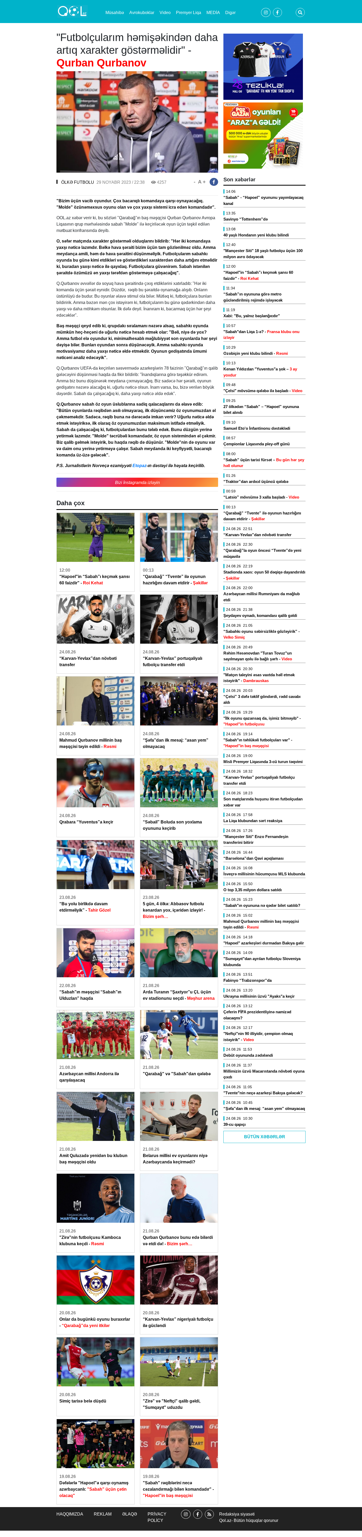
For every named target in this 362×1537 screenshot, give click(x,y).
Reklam (103, 1514)
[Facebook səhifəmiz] (197, 1519)
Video (165, 12)
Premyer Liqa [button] (188, 12)
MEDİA (213, 12)
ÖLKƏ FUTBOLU (77, 182)
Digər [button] (230, 12)
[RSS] (209, 1519)
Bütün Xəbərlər (264, 1137)
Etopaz (140, 465)
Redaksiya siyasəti (237, 1514)
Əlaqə (129, 1514)
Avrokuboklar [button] (141, 12)
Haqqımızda (69, 1514)
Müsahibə (114, 12)
